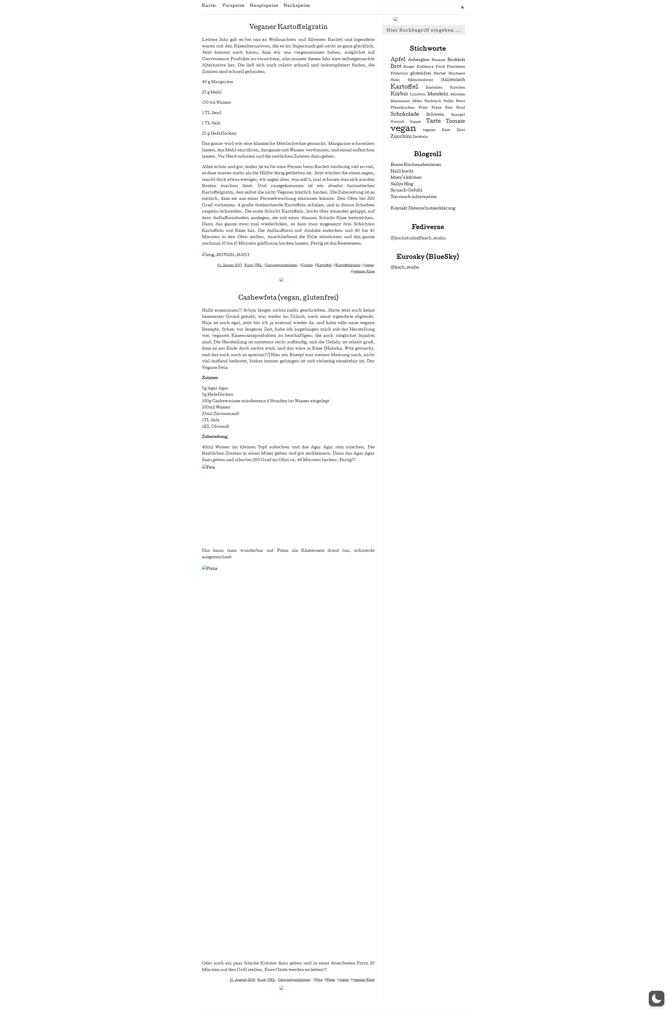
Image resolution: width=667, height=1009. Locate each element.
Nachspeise (296, 5)
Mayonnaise (400, 101)
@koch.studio (405, 267)
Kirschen (457, 87)
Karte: (209, 5)
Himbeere (456, 73)
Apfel (398, 59)
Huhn (395, 80)
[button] (656, 998)
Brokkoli (456, 60)
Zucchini (401, 136)
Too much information (414, 197)
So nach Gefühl (406, 190)
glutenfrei (420, 73)
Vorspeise (233, 5)
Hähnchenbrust (420, 80)
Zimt (461, 130)
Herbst (440, 73)
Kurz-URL (253, 265)
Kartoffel (324, 265)
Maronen (457, 94)
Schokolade (405, 114)
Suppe (415, 121)
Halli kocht (402, 171)
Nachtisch (432, 101)
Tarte (433, 121)
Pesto (460, 101)
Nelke (448, 101)
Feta (318, 980)
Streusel (397, 122)
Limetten (417, 94)
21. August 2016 (242, 980)
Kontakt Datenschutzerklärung (423, 208)
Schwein (435, 114)
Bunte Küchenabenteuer (416, 165)
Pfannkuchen (403, 107)
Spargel (458, 114)
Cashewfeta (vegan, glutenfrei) (288, 297)
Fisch (440, 67)
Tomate (455, 121)
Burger (409, 67)
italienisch (453, 80)
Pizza (330, 980)
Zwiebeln (420, 137)
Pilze (423, 107)
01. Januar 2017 (229, 265)
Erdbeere (425, 66)
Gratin (307, 265)
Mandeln (437, 93)
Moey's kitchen (406, 177)
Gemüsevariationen (281, 265)
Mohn (417, 101)
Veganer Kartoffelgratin (288, 26)
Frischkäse (456, 67)
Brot (396, 66)
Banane (438, 59)
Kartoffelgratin (348, 265)
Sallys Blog (402, 184)
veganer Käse (364, 271)
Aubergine (418, 60)
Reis (449, 108)
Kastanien (434, 87)
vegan (369, 265)
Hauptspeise (264, 5)
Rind (460, 107)
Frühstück (399, 73)
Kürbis (399, 93)
